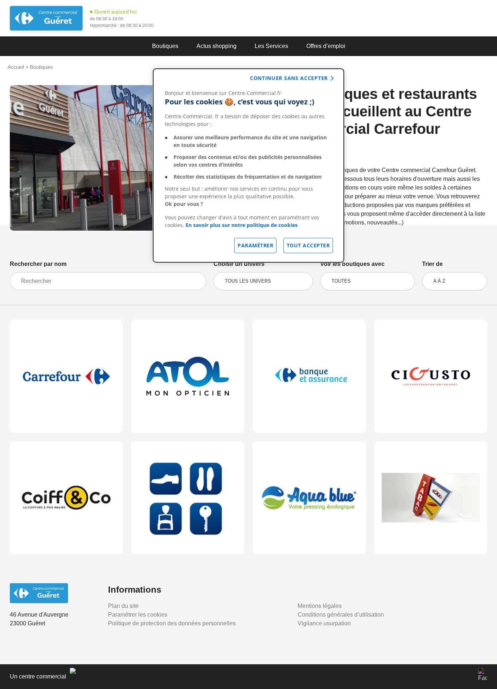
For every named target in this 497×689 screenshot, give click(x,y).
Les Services (271, 46)
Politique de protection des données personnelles (172, 623)
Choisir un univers (239, 264)
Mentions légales (320, 606)
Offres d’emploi (325, 46)
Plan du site (123, 606)
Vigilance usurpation (324, 623)
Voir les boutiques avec (352, 264)
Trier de (432, 264)
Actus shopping (216, 46)
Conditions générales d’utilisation (341, 615)
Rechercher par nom (38, 264)
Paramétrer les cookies (137, 615)
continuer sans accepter (289, 78)
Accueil (16, 67)
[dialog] (248, 165)
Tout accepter (308, 245)
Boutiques (165, 46)
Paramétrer (255, 245)
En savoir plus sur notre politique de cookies (242, 225)
